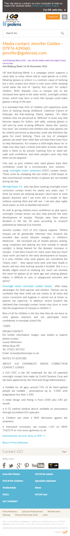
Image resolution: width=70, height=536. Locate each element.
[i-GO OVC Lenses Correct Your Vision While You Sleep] (12, 20)
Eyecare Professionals (32, 511)
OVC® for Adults (44, 474)
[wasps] (53, 466)
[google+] (19, 466)
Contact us (53, 17)
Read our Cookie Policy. (45, 5)
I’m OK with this (52, 10)
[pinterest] (27, 466)
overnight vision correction (25, 170)
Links (45, 515)
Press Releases (10, 511)
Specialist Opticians (45, 481)
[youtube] (38, 466)
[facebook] (4, 466)
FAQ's (6, 494)
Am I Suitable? (10, 501)
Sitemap (6, 515)
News (38, 488)
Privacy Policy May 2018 (26, 515)
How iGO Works (11, 474)
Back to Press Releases (15, 442)
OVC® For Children (13, 481)
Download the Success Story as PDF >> (24, 435)
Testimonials (9, 488)
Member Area (54, 511)
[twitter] (11, 466)
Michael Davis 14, (12, 186)
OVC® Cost (41, 494)
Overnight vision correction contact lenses (27, 286)
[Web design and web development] (65, 532)
